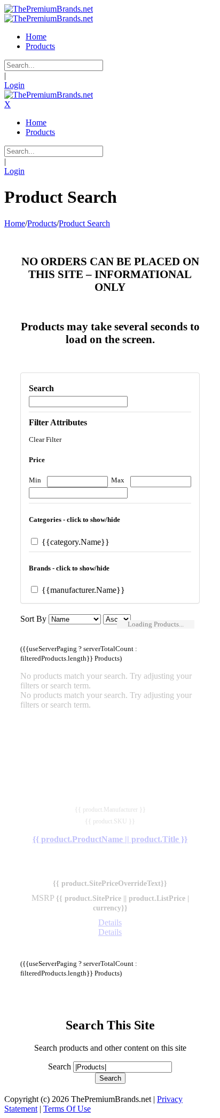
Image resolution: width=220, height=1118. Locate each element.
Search (59, 1066)
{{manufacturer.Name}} (82, 589)
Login (14, 85)
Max (117, 480)
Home (14, 223)
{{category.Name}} (74, 541)
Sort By (33, 618)
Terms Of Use (67, 1108)
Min (35, 480)
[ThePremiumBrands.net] (48, 8)
